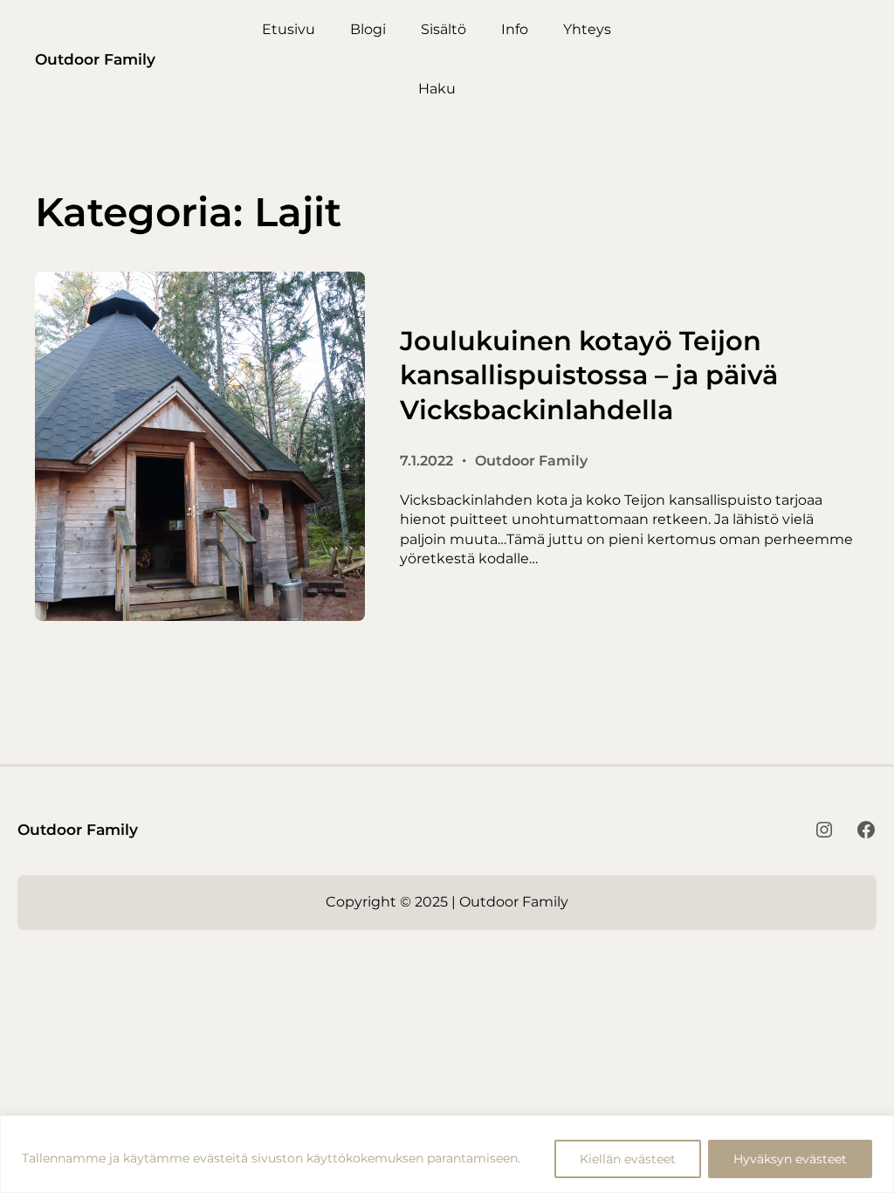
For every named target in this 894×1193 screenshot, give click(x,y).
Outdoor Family (95, 59)
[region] (447, 1154)
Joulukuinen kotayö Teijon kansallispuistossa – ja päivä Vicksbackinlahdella (589, 375)
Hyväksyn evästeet (790, 1159)
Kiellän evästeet (628, 1159)
